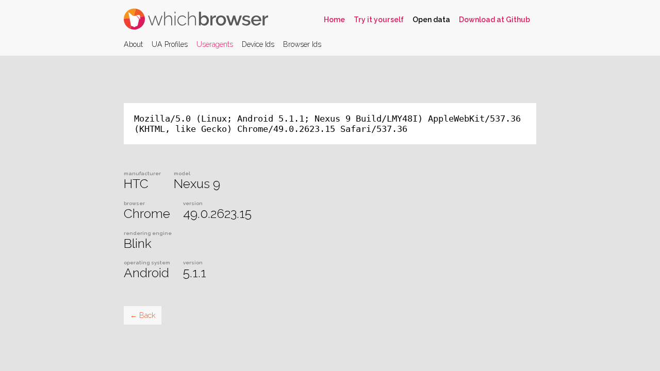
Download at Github (494, 19)
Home (334, 19)
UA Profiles (170, 44)
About (133, 44)
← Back (142, 315)
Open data (431, 19)
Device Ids (258, 44)
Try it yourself (379, 19)
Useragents (214, 44)
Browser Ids (302, 44)
